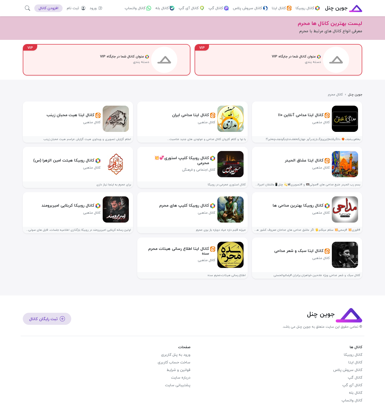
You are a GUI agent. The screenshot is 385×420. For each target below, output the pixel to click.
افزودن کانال (48, 8)
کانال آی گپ (189, 8)
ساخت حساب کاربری (174, 362)
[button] (27, 8)
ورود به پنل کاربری (175, 354)
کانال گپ (215, 8)
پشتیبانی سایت (177, 385)
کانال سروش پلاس (247, 8)
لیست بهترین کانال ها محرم (330, 23)
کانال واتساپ (135, 8)
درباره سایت (180, 377)
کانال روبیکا (305, 8)
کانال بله (162, 8)
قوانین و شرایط (178, 370)
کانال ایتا (279, 8)
